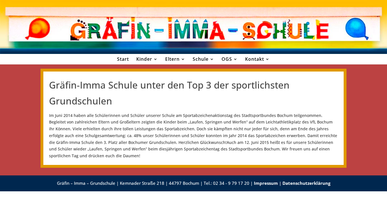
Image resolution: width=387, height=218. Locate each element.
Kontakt (254, 59)
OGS (227, 59)
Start (123, 59)
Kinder (144, 59)
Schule (201, 59)
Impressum (266, 183)
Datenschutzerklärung (306, 183)
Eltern (172, 59)
